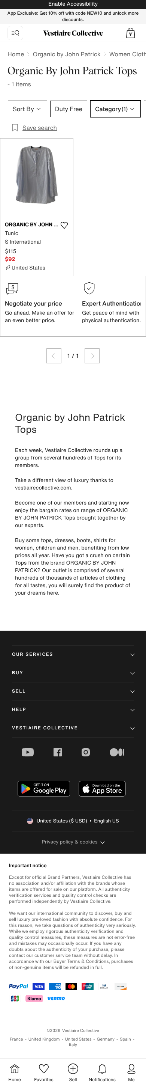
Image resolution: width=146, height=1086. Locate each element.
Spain (125, 1039)
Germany (106, 1039)
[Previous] (53, 355)
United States (78, 1039)
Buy (17, 673)
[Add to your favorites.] (64, 225)
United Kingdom (44, 1039)
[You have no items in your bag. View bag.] (130, 33)
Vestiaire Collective (45, 728)
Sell (19, 691)
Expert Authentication (113, 303)
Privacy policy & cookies (70, 841)
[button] (130, 33)
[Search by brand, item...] (15, 33)
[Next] (92, 355)
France (16, 1039)
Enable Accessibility (73, 4)
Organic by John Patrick (66, 54)
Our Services (32, 654)
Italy (73, 1045)
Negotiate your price (33, 303)
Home (15, 54)
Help (19, 709)
